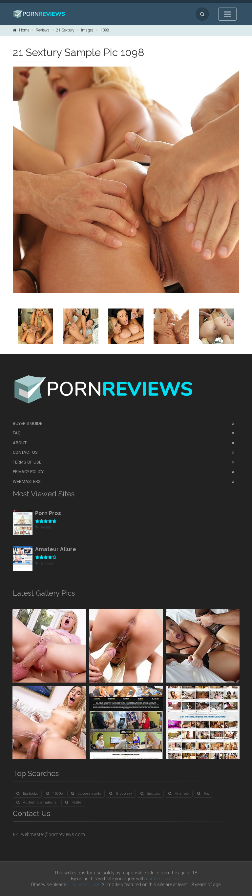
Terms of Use (27, 462)
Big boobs (30, 793)
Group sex (124, 793)
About (20, 442)
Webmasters (27, 481)
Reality (46, 527)
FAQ (17, 432)
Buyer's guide (27, 423)
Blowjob (47, 563)
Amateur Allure (55, 549)
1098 (104, 30)
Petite (76, 802)
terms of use (167, 878)
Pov (206, 793)
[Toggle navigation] (227, 14)
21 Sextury (65, 30)
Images (87, 30)
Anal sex (182, 793)
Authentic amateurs (40, 802)
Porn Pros (48, 513)
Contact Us (25, 452)
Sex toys (153, 793)
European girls (89, 793)
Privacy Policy (28, 471)
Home (24, 30)
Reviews (43, 30)
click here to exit (83, 884)
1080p (58, 793)
